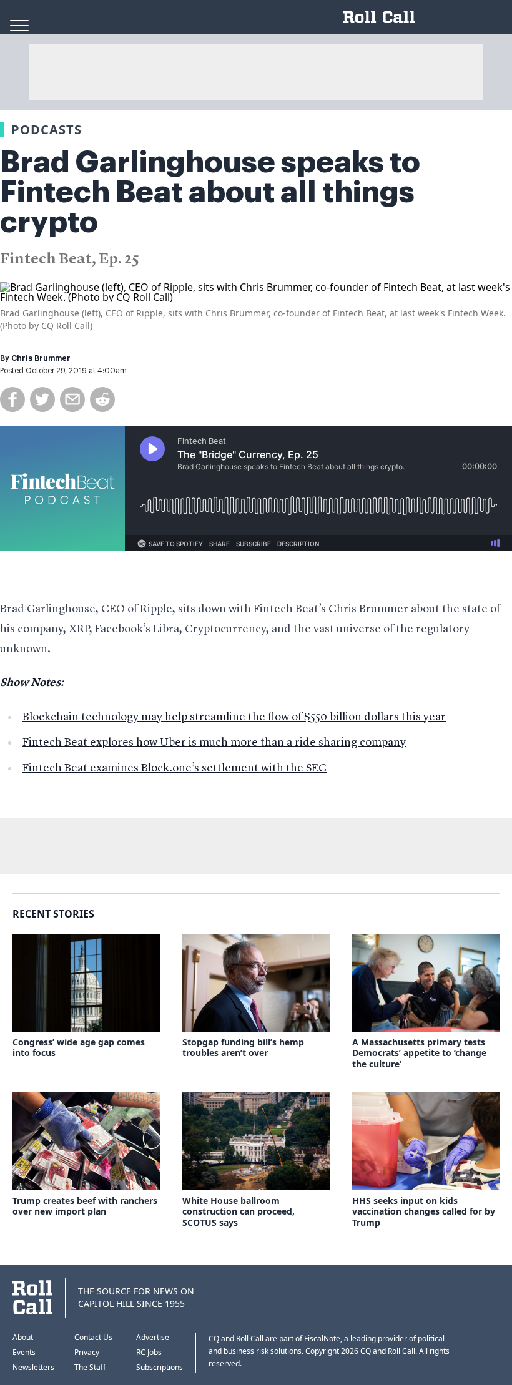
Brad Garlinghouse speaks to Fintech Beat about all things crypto (210, 192)
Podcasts (46, 129)
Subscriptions (159, 1367)
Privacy (86, 1352)
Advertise (152, 1337)
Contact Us (93, 1337)
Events (24, 1352)
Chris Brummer (41, 358)
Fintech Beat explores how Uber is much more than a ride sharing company (214, 742)
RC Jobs (149, 1352)
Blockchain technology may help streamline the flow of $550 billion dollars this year (234, 717)
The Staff (90, 1367)
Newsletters (33, 1367)
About (22, 1337)
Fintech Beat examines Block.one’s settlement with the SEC (174, 768)
